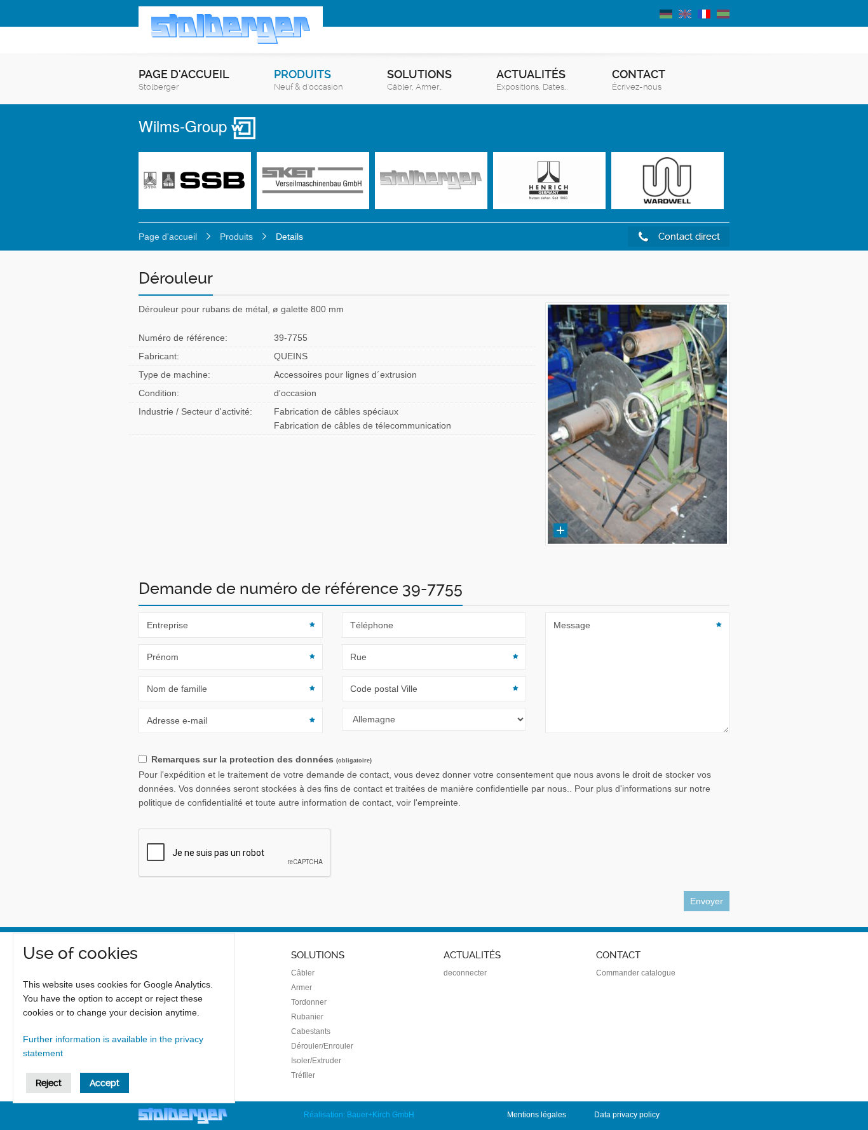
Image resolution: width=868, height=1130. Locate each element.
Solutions (419, 79)
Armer (301, 987)
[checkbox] (434, 760)
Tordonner (309, 1002)
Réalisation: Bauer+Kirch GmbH (359, 1114)
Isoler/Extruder (316, 1060)
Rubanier (307, 1016)
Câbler (303, 972)
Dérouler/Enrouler (322, 1046)
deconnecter (465, 972)
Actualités (531, 79)
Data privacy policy (627, 1114)
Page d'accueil (184, 79)
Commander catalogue (635, 972)
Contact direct (688, 236)
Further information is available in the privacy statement (113, 1046)
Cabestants (310, 1031)
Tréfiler (303, 1075)
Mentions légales (536, 1114)
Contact (638, 79)
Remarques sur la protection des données (261, 759)
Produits (308, 79)
